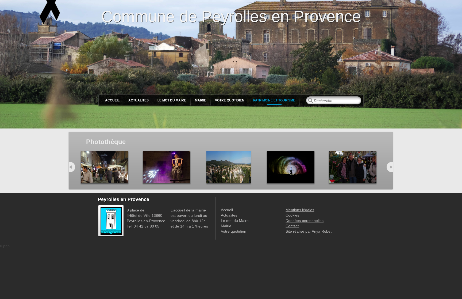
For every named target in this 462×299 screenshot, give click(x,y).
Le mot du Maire (171, 100)
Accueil (112, 100)
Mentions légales (300, 210)
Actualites (138, 100)
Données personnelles (305, 220)
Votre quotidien (229, 100)
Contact (292, 226)
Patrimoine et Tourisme (274, 100)
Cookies (292, 215)
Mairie (200, 100)
